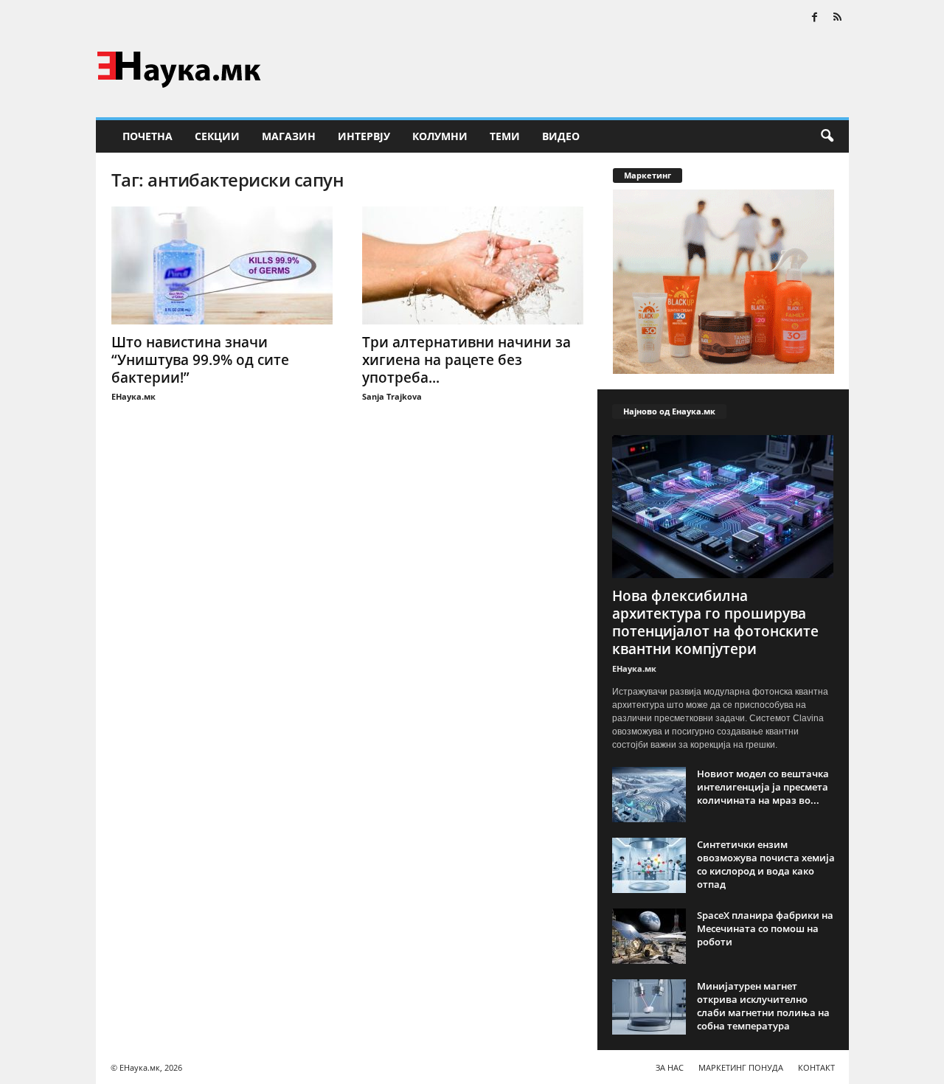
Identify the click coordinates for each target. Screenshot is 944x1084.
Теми (505, 136)
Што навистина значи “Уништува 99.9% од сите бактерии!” (200, 360)
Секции (217, 136)
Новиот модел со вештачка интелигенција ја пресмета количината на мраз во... (763, 787)
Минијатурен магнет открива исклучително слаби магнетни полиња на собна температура (763, 1005)
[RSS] (838, 18)
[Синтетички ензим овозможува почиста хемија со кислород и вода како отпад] (649, 865)
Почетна (147, 136)
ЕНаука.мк (133, 396)
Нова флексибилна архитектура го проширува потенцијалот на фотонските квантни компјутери (715, 622)
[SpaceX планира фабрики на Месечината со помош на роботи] (649, 936)
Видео (561, 136)
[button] (827, 136)
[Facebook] (815, 18)
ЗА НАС (670, 1067)
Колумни (440, 136)
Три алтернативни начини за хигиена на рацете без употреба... (466, 360)
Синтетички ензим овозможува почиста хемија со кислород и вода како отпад (766, 864)
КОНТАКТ (816, 1067)
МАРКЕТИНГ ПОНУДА (740, 1067)
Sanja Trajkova (392, 396)
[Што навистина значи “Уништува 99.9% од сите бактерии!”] (222, 265)
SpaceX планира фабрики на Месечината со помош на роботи (765, 928)
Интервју (364, 136)
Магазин (289, 136)
